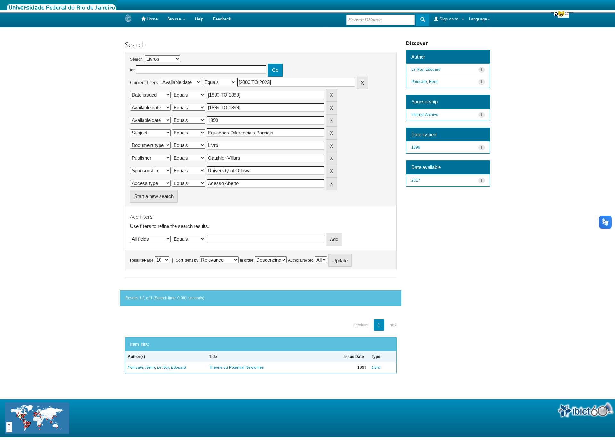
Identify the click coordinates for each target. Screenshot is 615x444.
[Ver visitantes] (37, 418)
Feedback (222, 19)
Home (151, 19)
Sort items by (187, 260)
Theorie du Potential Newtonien (236, 367)
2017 (415, 180)
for (132, 70)
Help (199, 19)
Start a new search (154, 196)
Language (478, 19)
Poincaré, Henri (141, 367)
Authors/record (301, 260)
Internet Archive (424, 114)
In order (246, 260)
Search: (137, 59)
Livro (376, 367)
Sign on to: (449, 19)
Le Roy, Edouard (171, 367)
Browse (174, 19)
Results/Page (141, 260)
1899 (415, 147)
